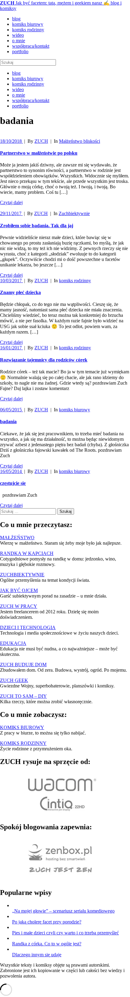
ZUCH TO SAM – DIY (23, 696)
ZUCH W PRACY (18, 606)
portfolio (20, 51)
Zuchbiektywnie (74, 213)
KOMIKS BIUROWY (22, 727)
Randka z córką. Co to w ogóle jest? (46, 943)
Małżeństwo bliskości (79, 141)
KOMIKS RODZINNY (23, 743)
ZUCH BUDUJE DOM (23, 664)
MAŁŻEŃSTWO (17, 537)
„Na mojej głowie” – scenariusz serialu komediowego (63, 910)
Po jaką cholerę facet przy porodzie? (46, 921)
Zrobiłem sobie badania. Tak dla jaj (36, 225)
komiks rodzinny (28, 29)
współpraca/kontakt (30, 46)
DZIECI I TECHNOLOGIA (28, 627)
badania (8, 421)
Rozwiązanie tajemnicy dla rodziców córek (43, 359)
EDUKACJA (13, 643)
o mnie (18, 40)
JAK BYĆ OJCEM (19, 590)
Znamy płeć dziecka (20, 292)
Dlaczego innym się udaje (36, 954)
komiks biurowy (27, 24)
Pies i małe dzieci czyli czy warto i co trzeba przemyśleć (65, 932)
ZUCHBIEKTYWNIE (22, 574)
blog (16, 18)
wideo (18, 35)
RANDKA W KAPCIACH (27, 553)
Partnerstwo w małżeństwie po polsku (38, 153)
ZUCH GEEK (14, 680)
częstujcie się (13, 483)
